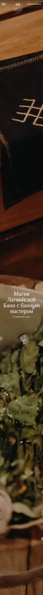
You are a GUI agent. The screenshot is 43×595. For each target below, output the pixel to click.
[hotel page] (18, 4)
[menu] (3, 4)
